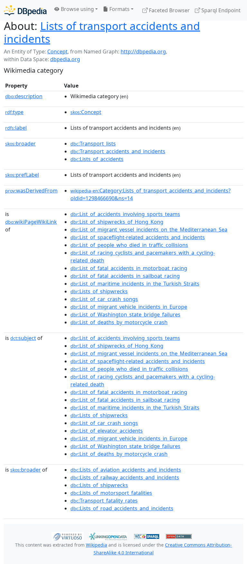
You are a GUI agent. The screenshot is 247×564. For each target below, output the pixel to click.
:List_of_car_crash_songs (104, 299)
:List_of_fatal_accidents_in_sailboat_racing (125, 275)
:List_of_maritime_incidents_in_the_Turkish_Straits (134, 283)
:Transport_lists (93, 143)
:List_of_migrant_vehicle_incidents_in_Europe (128, 306)
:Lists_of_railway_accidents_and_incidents (124, 477)
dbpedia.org (65, 59)
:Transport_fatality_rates (104, 500)
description (23, 96)
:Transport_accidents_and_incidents (117, 151)
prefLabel (22, 174)
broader (20, 143)
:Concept (85, 112)
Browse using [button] (76, 9)
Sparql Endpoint (220, 10)
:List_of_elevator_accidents (106, 430)
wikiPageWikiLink (31, 221)
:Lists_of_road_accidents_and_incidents (121, 508)
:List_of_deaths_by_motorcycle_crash (119, 322)
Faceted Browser (169, 10)
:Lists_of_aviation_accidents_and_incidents (125, 469)
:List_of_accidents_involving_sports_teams (125, 214)
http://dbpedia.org (143, 51)
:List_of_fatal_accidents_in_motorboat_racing (128, 268)
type (14, 112)
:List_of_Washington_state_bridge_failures (125, 314)
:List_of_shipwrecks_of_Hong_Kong (116, 221)
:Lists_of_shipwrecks (99, 291)
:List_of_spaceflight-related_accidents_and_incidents (137, 237)
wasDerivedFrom (31, 190)
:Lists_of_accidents (97, 159)
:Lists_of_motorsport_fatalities (111, 492)
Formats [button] (119, 9)
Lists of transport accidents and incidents (102, 32)
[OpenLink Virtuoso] (67, 536)
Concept (57, 51)
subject (23, 338)
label (16, 127)
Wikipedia (96, 545)
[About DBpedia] (25, 10)
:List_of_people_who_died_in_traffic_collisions (129, 245)
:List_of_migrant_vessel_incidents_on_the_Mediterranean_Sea (148, 229)
